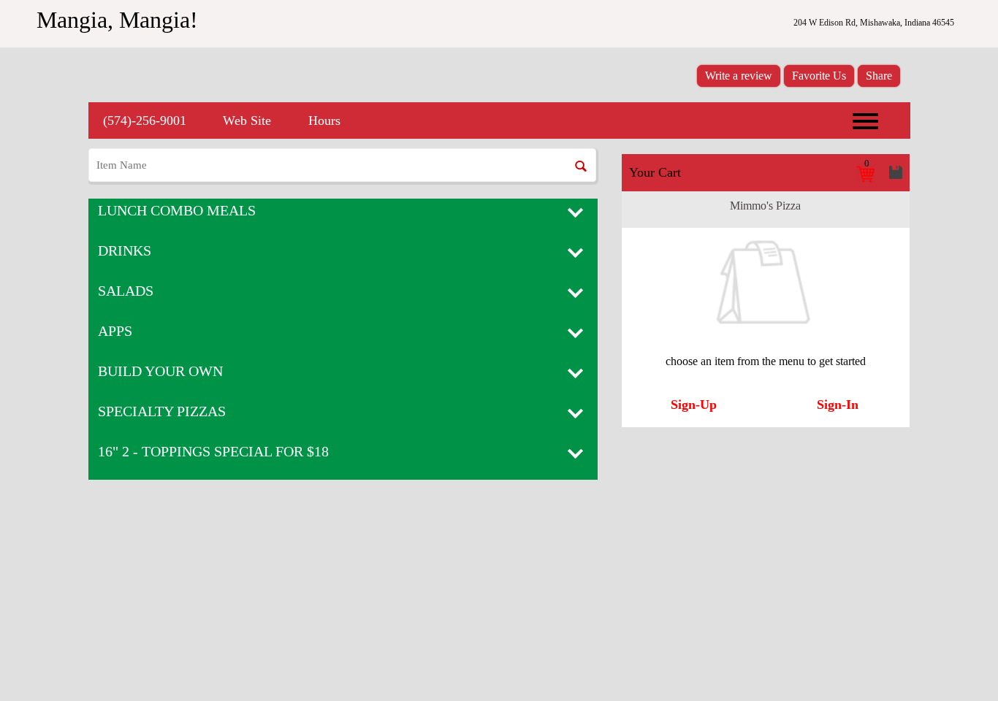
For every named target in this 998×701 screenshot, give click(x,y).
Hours (324, 120)
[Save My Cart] (895, 172)
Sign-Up (694, 404)
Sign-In (837, 404)
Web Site (247, 120)
